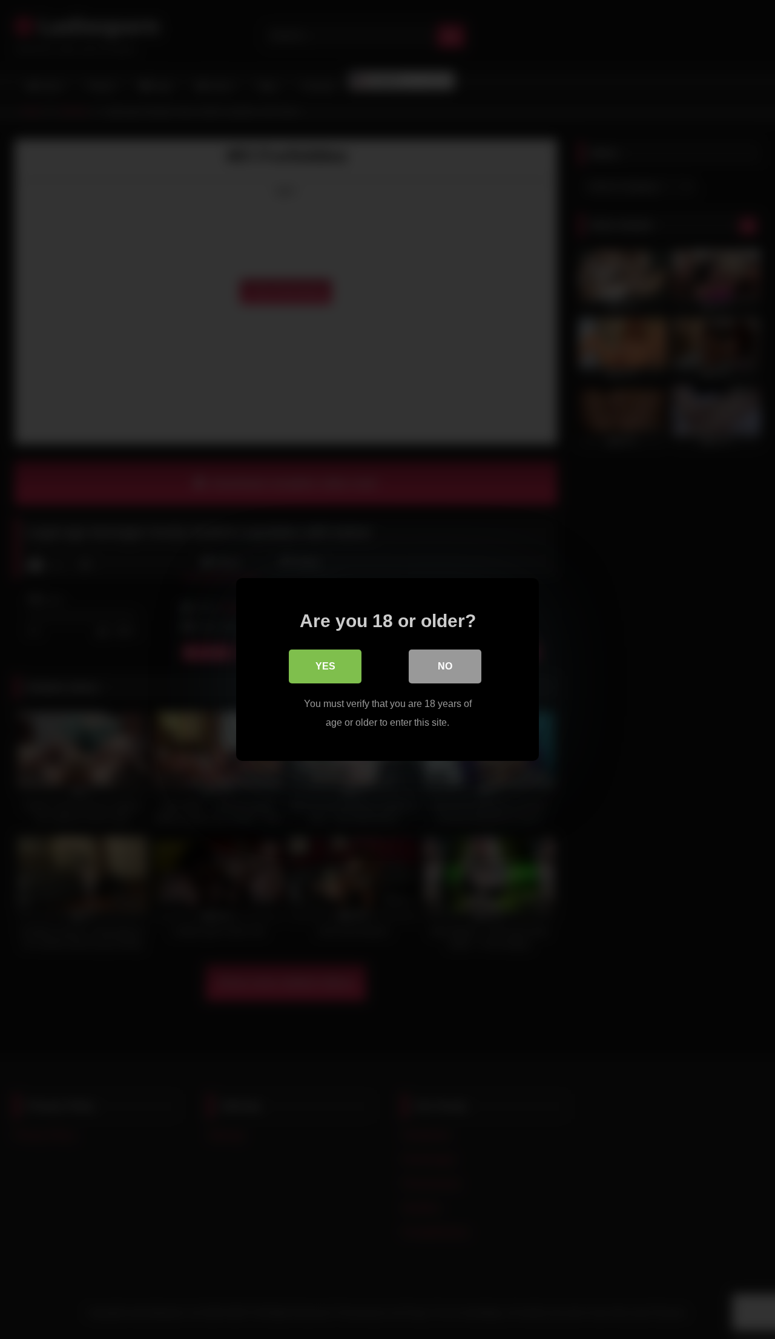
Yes (325, 666)
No (445, 666)
